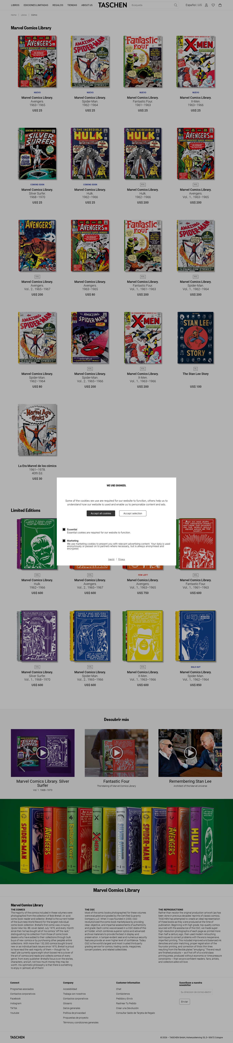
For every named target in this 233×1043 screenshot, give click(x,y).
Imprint (111, 559)
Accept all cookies (101, 513)
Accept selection (132, 513)
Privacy (121, 559)
